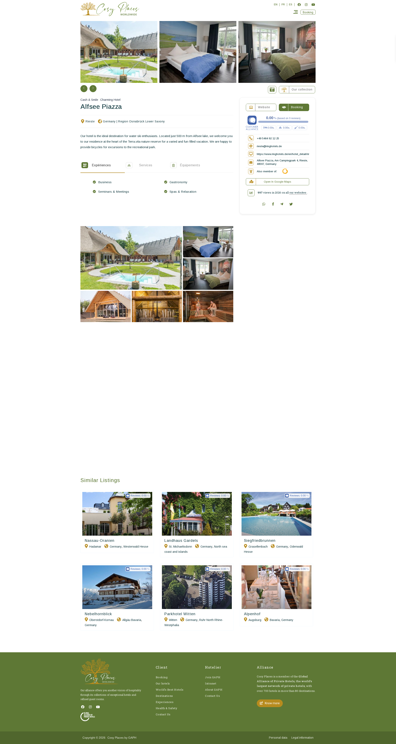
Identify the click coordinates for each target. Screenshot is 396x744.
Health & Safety (166, 708)
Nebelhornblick (98, 614)
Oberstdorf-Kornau (101, 620)
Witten (173, 620)
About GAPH (213, 689)
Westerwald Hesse (135, 546)
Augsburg (255, 620)
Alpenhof (252, 614)
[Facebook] (299, 4)
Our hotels (163, 683)
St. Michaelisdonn (180, 546)
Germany (109, 121)
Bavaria (275, 620)
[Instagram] (306, 4)
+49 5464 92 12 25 (268, 138)
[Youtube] (313, 4)
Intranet (210, 683)
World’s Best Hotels (170, 689)
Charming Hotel (110, 99)
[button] (308, 12)
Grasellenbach (258, 546)
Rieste (90, 121)
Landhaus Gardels (181, 541)
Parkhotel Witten (180, 614)
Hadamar (95, 546)
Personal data (278, 737)
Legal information (302, 737)
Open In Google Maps (277, 181)
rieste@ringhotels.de (269, 146)
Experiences (165, 702)
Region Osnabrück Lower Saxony (141, 121)
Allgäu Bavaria (131, 620)
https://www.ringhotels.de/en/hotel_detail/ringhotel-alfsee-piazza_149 (298, 154)
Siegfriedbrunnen (260, 541)
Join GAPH (212, 677)
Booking (162, 677)
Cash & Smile (89, 99)
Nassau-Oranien (99, 541)
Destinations (164, 696)
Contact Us (163, 714)
